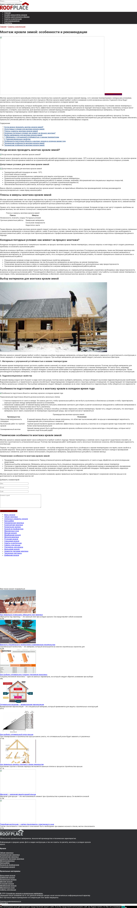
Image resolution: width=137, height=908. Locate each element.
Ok (123, 907)
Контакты (8, 23)
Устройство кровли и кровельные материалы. (24, 893)
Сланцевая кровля (11, 541)
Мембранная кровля (12, 535)
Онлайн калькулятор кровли (15, 15)
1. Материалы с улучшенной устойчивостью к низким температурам (31, 137)
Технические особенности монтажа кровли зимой (24, 143)
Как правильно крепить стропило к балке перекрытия (22, 764)
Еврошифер (9, 521)
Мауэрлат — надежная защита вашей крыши (18, 794)
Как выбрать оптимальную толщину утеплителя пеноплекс (23, 675)
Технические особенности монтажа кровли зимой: (24, 145)
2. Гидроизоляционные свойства (17, 139)
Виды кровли (9, 515)
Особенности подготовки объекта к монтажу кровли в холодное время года (35, 141)
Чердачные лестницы (13, 553)
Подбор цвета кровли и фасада (16, 17)
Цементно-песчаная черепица (16, 551)
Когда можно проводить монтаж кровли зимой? (23, 127)
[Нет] (126, 907)
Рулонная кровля (11, 539)
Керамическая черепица (14, 523)
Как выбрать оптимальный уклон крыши (16, 734)
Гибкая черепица (11, 517)
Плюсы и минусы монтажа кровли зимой (21, 131)
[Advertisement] (64, 573)
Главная (7, 13)
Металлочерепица (11, 537)
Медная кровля (10, 533)
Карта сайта (4, 903)
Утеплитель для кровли (13, 547)
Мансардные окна (11, 531)
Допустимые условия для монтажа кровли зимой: (24, 129)
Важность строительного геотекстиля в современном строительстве (27, 645)
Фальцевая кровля (11, 549)
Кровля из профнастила (13, 529)
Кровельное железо (12, 527)
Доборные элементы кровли (16, 519)
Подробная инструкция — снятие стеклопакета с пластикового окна (27, 824)
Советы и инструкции (13, 19)
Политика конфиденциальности (10, 901)
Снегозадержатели (11, 21)
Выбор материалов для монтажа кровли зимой (23, 135)
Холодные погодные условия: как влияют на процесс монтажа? (30, 133)
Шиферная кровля (11, 555)
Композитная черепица (13, 525)
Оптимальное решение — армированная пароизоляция (22, 705)
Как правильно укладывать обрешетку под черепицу (21, 615)
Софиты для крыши (12, 545)
